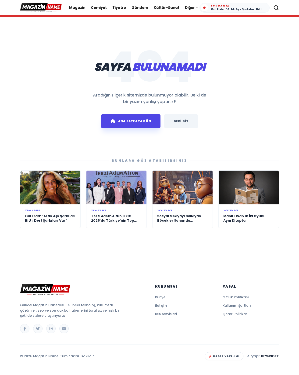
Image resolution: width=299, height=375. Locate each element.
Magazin (77, 7)
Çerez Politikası (236, 314)
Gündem (140, 7)
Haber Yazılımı (226, 356)
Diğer (190, 7)
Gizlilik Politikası (236, 297)
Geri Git (181, 121)
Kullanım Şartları (237, 305)
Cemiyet (99, 7)
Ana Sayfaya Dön (134, 121)
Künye (160, 297)
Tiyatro (119, 7)
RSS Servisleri (166, 314)
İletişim (161, 305)
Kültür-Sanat (166, 7)
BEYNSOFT (270, 356)
